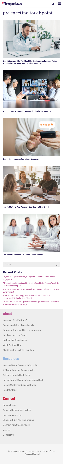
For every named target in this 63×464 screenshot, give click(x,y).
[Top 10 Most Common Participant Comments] (31, 137)
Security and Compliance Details (18, 325)
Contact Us (8, 435)
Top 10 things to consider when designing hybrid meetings (27, 111)
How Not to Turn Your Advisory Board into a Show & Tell (26, 207)
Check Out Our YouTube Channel (18, 420)
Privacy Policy (35, 451)
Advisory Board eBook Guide (16, 375)
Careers (7, 430)
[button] (53, 4)
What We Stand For (12, 345)
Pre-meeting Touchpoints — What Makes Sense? (23, 255)
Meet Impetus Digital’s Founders (18, 350)
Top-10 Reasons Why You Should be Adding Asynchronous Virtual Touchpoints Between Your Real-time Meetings (30, 62)
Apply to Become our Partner (17, 410)
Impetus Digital (20, 451)
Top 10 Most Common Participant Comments (21, 159)
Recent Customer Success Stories (19, 385)
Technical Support (32, 454)
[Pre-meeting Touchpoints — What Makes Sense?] (31, 233)
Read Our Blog (10, 390)
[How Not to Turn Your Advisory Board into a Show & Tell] (31, 185)
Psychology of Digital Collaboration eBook (23, 380)
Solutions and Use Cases (15, 335)
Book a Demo (9, 405)
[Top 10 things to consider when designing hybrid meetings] (31, 89)
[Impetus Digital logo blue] (12, 3)
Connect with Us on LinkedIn (16, 425)
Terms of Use (49, 451)
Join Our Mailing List (12, 415)
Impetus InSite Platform (15, 320)
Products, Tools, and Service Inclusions (22, 330)
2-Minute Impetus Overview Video (19, 370)
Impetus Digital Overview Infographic (20, 365)
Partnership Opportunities (15, 340)
